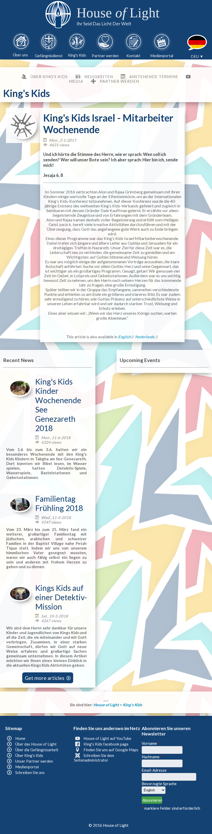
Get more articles (48, 678)
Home (20, 738)
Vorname (151, 743)
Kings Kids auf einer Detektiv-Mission (61, 597)
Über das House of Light (36, 744)
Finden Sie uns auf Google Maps (111, 749)
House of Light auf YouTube (107, 738)
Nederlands (145, 336)
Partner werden (119, 81)
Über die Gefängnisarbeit (36, 749)
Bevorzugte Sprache (159, 783)
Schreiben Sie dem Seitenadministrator (94, 757)
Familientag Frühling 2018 (59, 503)
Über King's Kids (49, 76)
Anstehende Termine (153, 76)
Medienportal (27, 766)
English (124, 336)
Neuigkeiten (98, 76)
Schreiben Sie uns (30, 772)
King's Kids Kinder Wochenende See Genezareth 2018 (58, 405)
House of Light (106, 704)
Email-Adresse (155, 770)
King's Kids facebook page (106, 744)
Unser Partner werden (34, 761)
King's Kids (132, 704)
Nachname (152, 756)
